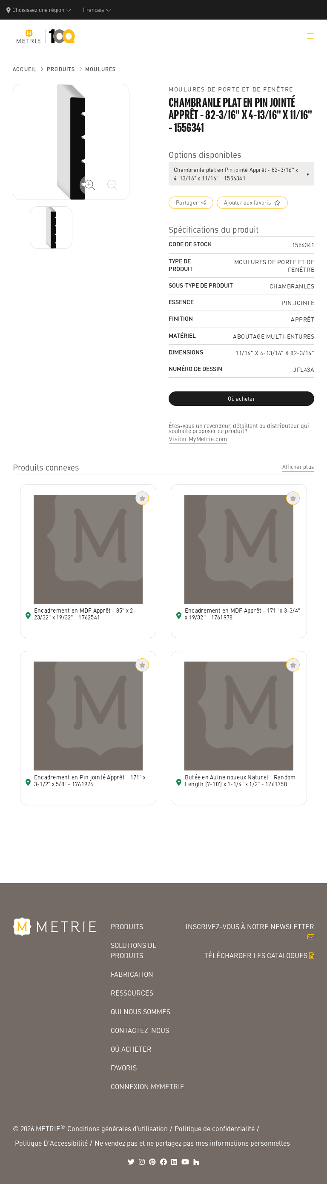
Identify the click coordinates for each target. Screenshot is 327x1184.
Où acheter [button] (241, 398)
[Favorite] (142, 498)
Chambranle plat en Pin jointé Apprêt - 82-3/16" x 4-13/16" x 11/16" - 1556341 (236, 174)
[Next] (51, 227)
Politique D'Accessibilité (51, 1142)
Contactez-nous (140, 1030)
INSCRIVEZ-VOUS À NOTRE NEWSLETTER (250, 926)
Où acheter (131, 1048)
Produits (61, 69)
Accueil (25, 69)
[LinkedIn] (174, 1162)
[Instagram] (142, 1162)
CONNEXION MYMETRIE (147, 1086)
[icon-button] (90, 185)
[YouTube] (185, 1162)
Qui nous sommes (140, 1011)
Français (93, 9)
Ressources (132, 992)
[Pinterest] (152, 1162)
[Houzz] (196, 1162)
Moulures (100, 69)
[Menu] (310, 36)
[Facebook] (163, 1162)
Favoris (124, 1067)
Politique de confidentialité (215, 1128)
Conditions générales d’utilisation (117, 1128)
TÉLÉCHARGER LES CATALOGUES (255, 955)
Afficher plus (298, 466)
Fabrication (132, 974)
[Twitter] (131, 1162)
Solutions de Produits (134, 950)
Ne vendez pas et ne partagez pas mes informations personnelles (192, 1142)
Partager (187, 202)
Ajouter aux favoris (247, 202)
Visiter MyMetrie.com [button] (198, 438)
